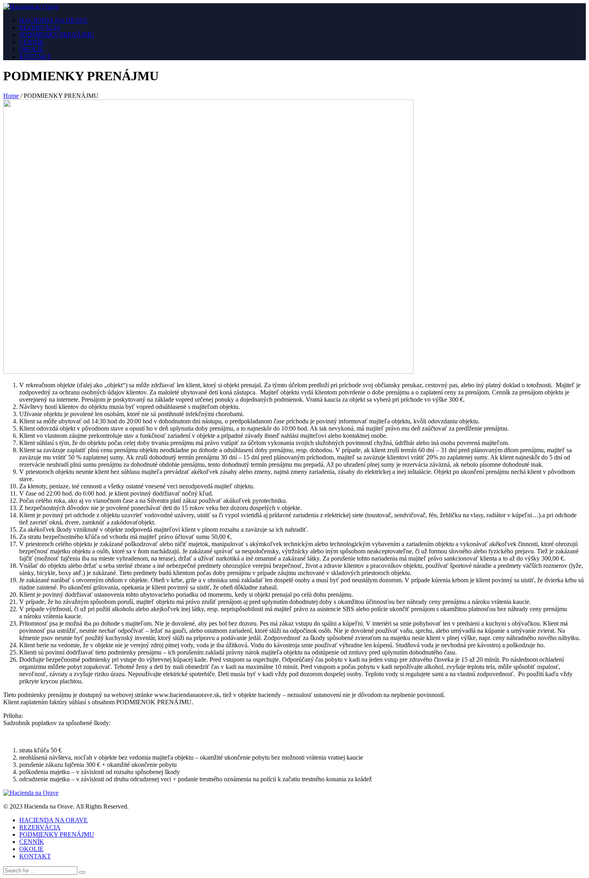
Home (11, 95)
